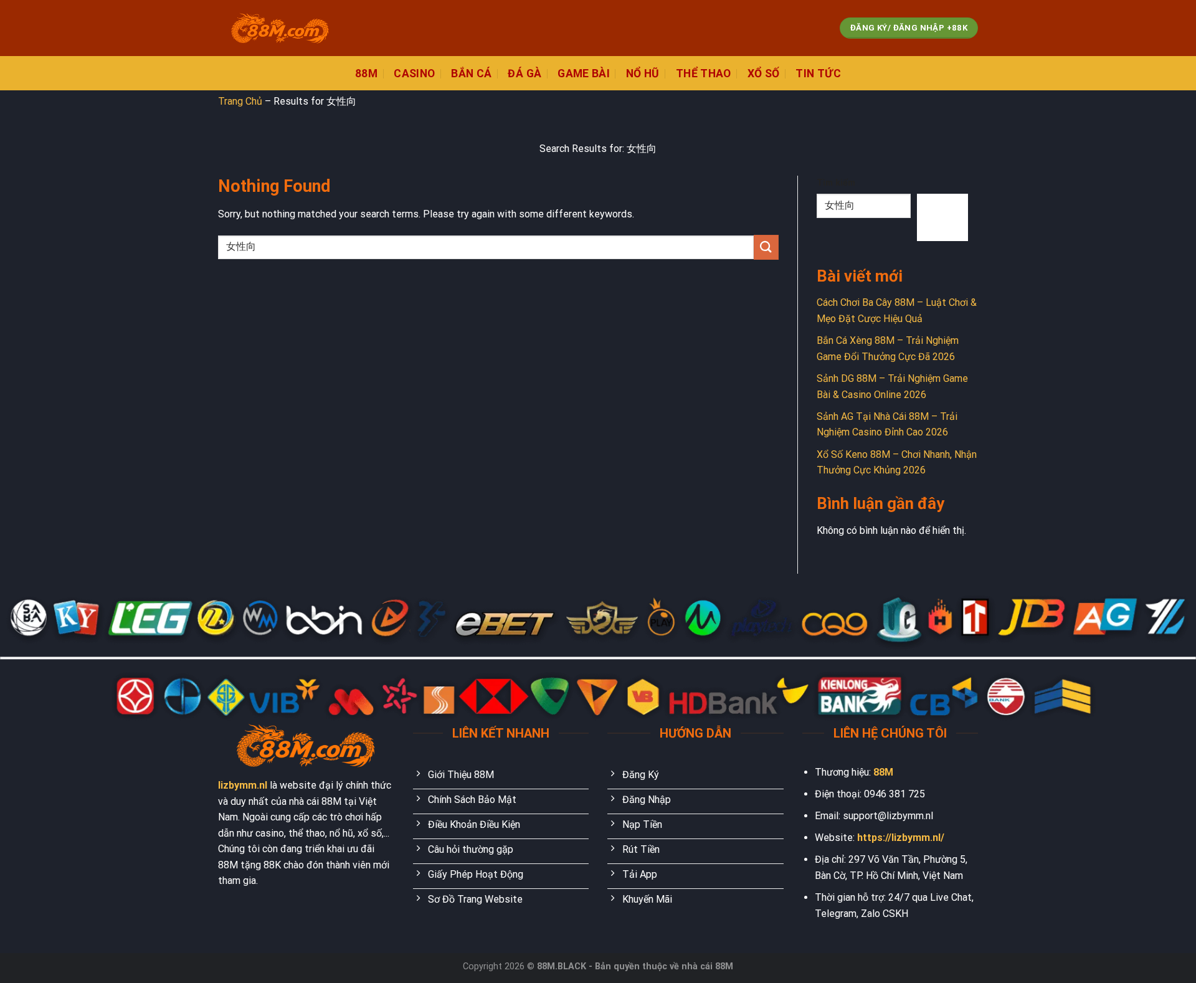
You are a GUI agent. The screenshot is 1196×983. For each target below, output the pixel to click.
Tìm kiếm (836, 183)
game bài (584, 73)
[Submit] (766, 247)
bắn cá (471, 73)
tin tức (817, 73)
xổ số (764, 73)
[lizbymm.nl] (280, 28)
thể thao (703, 73)
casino (414, 73)
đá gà (524, 73)
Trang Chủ (240, 101)
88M (883, 772)
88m (366, 73)
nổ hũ (643, 73)
